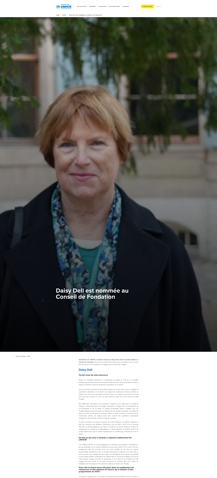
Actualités (102, 6)
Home (58, 15)
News (64, 15)
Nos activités (82, 6)
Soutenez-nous (114, 6)
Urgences (92, 6)
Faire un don (147, 6)
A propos (126, 6)
